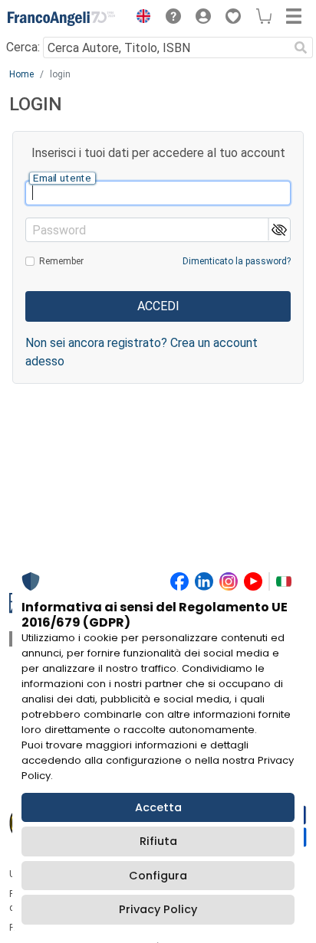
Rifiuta (158, 841)
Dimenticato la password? (237, 261)
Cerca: (23, 47)
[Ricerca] (300, 47)
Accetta (158, 807)
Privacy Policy (158, 909)
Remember (61, 261)
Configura (158, 875)
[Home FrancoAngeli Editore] (61, 18)
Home (21, 74)
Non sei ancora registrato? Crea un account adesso (141, 352)
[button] (139, 18)
